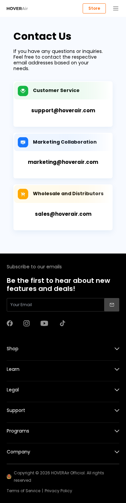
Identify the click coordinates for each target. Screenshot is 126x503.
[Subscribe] (111, 305)
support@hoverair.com (63, 110)
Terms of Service (23, 491)
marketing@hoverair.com (63, 162)
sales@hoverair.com (63, 213)
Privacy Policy (58, 491)
